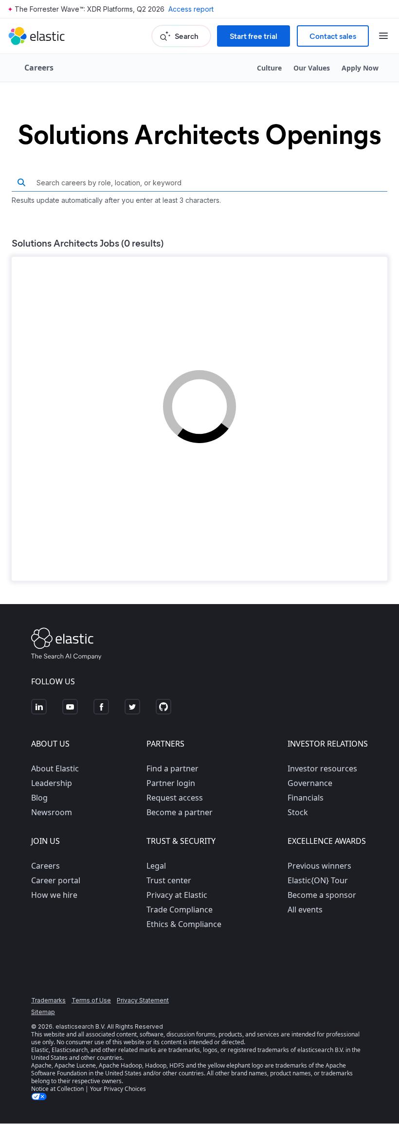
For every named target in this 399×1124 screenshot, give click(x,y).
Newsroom (51, 812)
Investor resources (322, 768)
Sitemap (43, 1012)
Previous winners (319, 865)
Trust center (168, 880)
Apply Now (360, 67)
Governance (310, 783)
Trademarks (48, 1000)
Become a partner (179, 812)
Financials (306, 797)
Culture (269, 67)
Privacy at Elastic (176, 895)
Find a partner (172, 768)
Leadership (51, 783)
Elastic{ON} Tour (318, 880)
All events (305, 909)
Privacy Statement (143, 1000)
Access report (191, 9)
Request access (174, 797)
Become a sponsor (322, 895)
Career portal (55, 880)
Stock (298, 812)
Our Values (311, 67)
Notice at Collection (57, 1089)
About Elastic (55, 768)
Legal (156, 865)
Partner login (170, 783)
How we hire (54, 895)
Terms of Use (91, 1000)
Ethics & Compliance (183, 924)
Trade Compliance (179, 909)
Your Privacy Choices (118, 1089)
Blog (39, 797)
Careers (45, 865)
